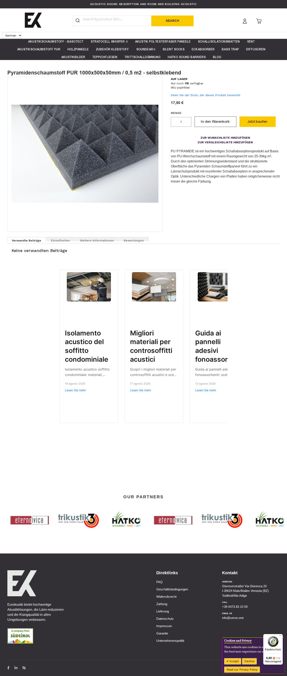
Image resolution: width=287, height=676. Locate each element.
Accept (234, 661)
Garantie (162, 633)
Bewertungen (134, 240)
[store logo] (33, 20)
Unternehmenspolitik (170, 640)
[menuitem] (56, 41)
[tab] (26, 239)
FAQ (159, 582)
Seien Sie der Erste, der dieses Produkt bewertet (205, 95)
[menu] (143, 49)
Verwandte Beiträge (26, 240)
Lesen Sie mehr (75, 390)
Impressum (164, 626)
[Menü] (280, 636)
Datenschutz (165, 618)
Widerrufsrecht (166, 596)
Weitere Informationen (97, 240)
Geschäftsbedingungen (172, 589)
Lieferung (162, 611)
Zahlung (161, 604)
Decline (249, 661)
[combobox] (113, 19)
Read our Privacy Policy (242, 669)
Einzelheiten (60, 240)
